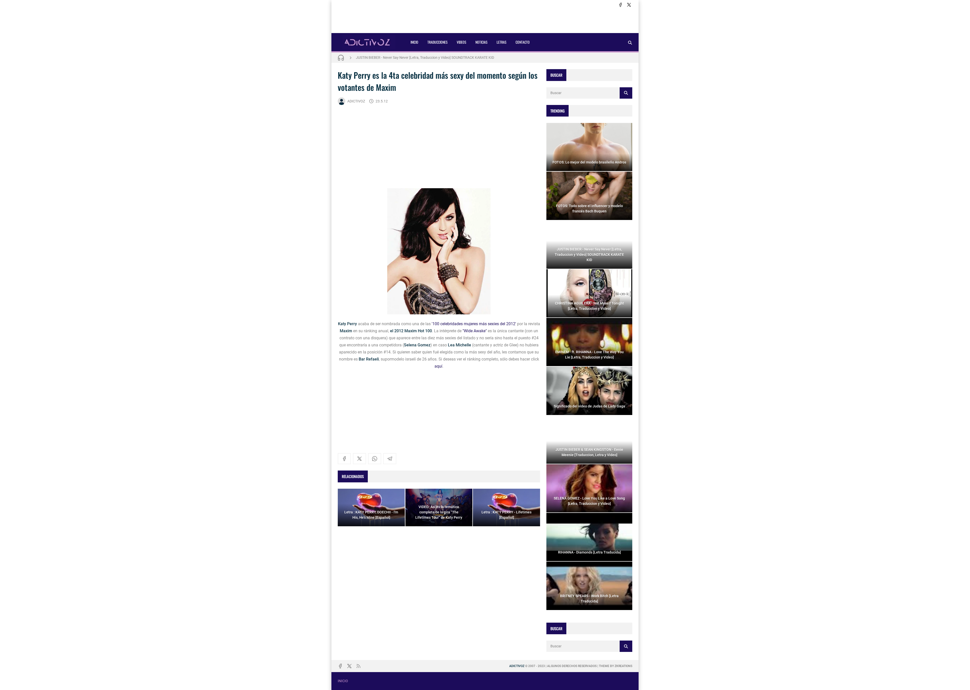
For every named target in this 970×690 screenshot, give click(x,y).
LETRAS (501, 42)
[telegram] (389, 458)
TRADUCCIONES (437, 42)
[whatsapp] (374, 458)
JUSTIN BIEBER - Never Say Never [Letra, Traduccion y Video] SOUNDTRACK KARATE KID (425, 58)
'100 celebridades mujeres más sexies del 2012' (474, 323)
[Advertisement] (485, 20)
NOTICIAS (481, 42)
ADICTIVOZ (356, 101)
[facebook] (620, 5)
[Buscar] (630, 42)
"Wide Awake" (475, 330)
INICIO (414, 42)
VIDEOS (461, 42)
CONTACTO (523, 42)
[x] (629, 5)
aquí (438, 366)
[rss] (358, 666)
